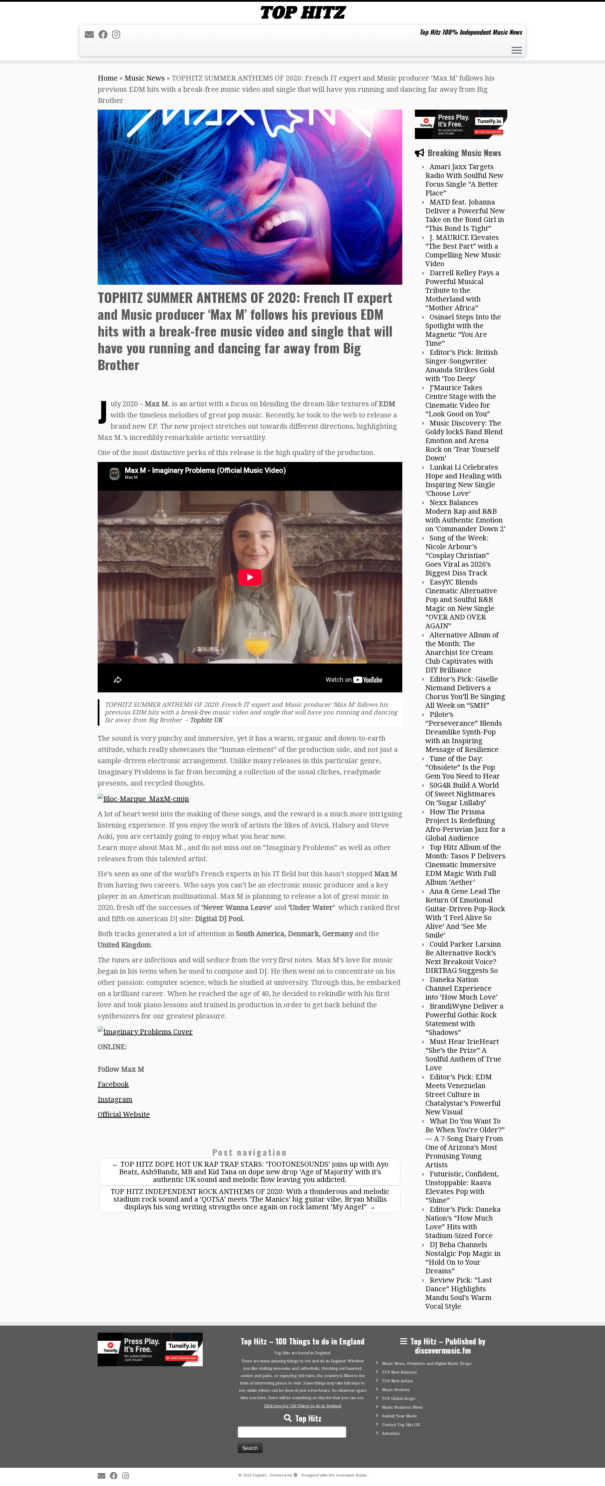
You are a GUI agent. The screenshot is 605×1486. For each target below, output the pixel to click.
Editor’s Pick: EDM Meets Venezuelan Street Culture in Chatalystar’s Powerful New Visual (463, 1094)
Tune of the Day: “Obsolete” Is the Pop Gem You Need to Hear (462, 767)
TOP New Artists (397, 1381)
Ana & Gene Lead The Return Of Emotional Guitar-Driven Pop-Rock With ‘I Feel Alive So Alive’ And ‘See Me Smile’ (465, 913)
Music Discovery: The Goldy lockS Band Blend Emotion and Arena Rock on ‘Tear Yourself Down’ (464, 440)
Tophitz (259, 1475)
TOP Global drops (398, 1398)
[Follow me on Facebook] (105, 34)
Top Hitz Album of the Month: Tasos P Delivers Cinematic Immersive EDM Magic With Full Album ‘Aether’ (465, 864)
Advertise (391, 1433)
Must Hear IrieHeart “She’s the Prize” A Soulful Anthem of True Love (463, 1054)
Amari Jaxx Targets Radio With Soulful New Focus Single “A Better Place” (464, 180)
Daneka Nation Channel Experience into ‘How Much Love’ (461, 988)
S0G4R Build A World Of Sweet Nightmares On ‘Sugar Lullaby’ (462, 794)
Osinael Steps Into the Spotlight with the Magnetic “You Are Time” (463, 330)
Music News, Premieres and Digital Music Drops (427, 1363)
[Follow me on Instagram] (118, 34)
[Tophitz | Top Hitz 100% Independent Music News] (302, 12)
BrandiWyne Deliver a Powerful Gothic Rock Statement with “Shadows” (464, 1019)
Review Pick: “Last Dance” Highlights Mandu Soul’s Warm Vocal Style (458, 1293)
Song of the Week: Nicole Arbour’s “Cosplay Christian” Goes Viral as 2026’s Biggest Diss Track (458, 555)
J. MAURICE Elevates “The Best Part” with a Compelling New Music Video (463, 250)
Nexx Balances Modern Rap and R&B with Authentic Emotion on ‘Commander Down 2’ (465, 515)
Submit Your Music (399, 1416)
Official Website (124, 1114)
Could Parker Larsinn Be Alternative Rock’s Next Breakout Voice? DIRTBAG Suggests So (463, 957)
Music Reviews (396, 1390)
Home (108, 78)
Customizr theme (351, 1475)
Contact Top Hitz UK (401, 1425)
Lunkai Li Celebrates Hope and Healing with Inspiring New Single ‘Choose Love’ (463, 480)
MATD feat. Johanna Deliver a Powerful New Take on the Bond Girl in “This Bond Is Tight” (465, 215)
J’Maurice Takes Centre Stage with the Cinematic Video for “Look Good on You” (460, 400)
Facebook (113, 1084)
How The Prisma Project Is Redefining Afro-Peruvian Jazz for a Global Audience (465, 825)
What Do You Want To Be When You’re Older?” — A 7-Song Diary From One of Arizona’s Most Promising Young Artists (465, 1143)
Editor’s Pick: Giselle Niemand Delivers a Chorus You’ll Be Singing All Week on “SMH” (465, 692)
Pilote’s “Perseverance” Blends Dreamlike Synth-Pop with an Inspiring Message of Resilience (463, 732)
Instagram (115, 1099)
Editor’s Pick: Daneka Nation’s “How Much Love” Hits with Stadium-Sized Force (463, 1222)
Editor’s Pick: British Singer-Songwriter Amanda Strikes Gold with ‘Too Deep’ (461, 365)
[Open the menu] (517, 51)
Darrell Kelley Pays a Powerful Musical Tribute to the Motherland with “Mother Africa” (462, 290)
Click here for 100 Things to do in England (302, 1406)
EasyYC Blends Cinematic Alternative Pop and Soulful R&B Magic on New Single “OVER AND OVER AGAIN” (461, 604)
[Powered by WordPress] (295, 1474)
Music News (145, 78)
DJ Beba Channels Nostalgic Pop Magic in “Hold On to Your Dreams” (463, 1257)
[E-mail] (91, 34)
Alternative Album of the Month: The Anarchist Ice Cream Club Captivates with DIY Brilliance (462, 652)
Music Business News (402, 1407)
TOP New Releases (399, 1372)
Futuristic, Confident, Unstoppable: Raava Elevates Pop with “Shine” (462, 1187)
